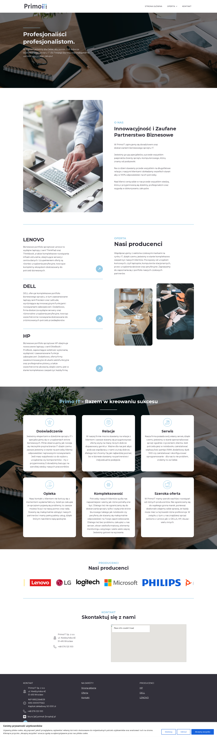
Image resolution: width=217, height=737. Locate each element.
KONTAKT (186, 6)
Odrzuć (184, 732)
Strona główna (88, 688)
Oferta (84, 693)
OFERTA (171, 6)
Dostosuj (168, 732)
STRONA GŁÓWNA (153, 6)
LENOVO (144, 697)
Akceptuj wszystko (202, 732)
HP (141, 688)
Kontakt (85, 697)
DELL (142, 693)
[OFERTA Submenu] (177, 6)
